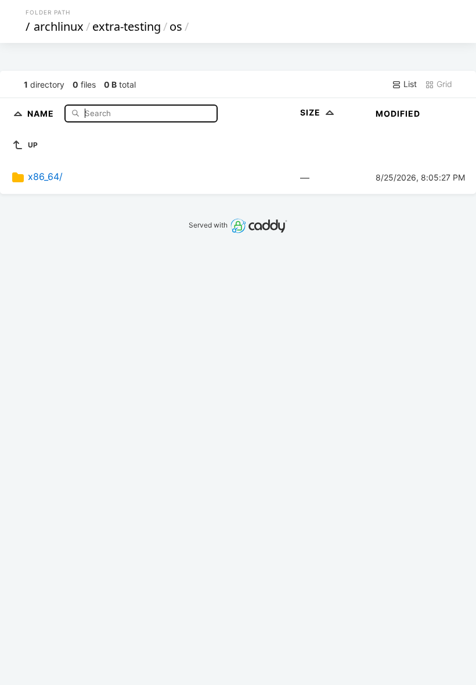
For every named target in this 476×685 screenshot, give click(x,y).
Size (311, 112)
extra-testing (126, 26)
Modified (398, 113)
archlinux (59, 26)
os (176, 26)
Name (41, 113)
